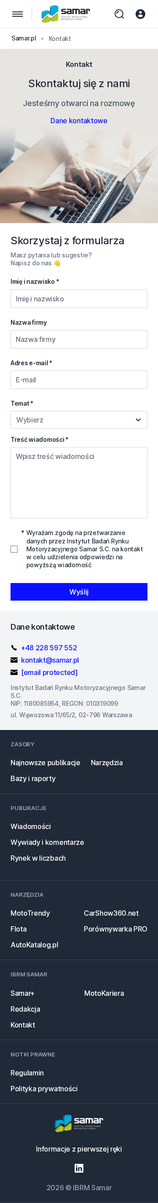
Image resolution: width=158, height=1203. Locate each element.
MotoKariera (104, 993)
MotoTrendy (30, 913)
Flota (18, 928)
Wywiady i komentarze (47, 842)
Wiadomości (31, 826)
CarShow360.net (111, 913)
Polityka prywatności (44, 1088)
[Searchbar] (119, 14)
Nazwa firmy (29, 322)
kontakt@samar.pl (50, 660)
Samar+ (23, 993)
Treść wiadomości (39, 439)
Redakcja (25, 1009)
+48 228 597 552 (49, 647)
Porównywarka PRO (115, 928)
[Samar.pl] (79, 1124)
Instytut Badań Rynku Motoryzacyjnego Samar (66, 14)
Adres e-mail (31, 363)
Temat (22, 403)
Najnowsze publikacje (45, 762)
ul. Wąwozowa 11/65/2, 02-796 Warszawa (71, 715)
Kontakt (23, 1024)
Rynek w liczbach (38, 858)
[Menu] (18, 14)
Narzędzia (107, 762)
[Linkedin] (79, 1168)
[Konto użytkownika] (140, 14)
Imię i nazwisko (35, 281)
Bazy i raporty (33, 778)
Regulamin (27, 1072)
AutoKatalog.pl (34, 944)
